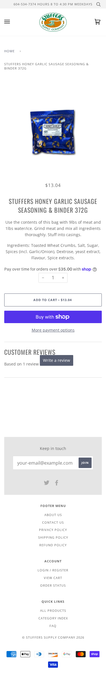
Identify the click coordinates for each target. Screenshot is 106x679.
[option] (53, 132)
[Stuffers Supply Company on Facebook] (57, 484)
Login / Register (53, 570)
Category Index (53, 618)
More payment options (53, 330)
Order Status (53, 585)
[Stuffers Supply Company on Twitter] (47, 484)
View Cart (53, 578)
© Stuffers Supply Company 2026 (53, 637)
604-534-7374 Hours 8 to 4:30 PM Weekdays (53, 4)
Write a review (56, 360)
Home (9, 51)
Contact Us (53, 522)
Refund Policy (53, 545)
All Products (53, 610)
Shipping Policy (53, 537)
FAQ (53, 626)
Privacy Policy (53, 530)
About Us (53, 515)
